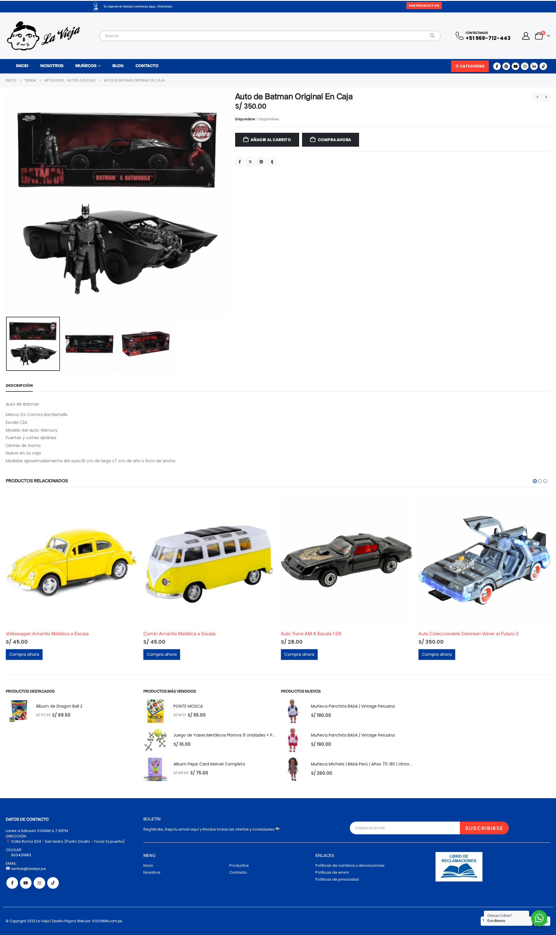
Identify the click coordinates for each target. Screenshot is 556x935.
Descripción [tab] (19, 385)
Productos (239, 865)
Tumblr (272, 161)
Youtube (26, 883)
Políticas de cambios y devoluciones (350, 865)
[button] (7, 203)
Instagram (39, 883)
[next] (546, 97)
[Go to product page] (72, 560)
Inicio (22, 66)
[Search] (432, 36)
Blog (118, 66)
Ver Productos (424, 5)
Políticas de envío (332, 872)
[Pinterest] (506, 66)
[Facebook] (497, 66)
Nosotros (51, 66)
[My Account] (526, 36)
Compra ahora (334, 140)
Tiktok (53, 883)
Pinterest (261, 161)
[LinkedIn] (534, 66)
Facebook (239, 161)
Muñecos (85, 66)
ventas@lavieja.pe (28, 868)
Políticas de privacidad (337, 879)
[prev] (537, 97)
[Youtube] (515, 66)
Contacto (147, 66)
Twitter (250, 161)
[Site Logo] (43, 36)
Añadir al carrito (270, 140)
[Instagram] (524, 66)
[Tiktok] (543, 66)
